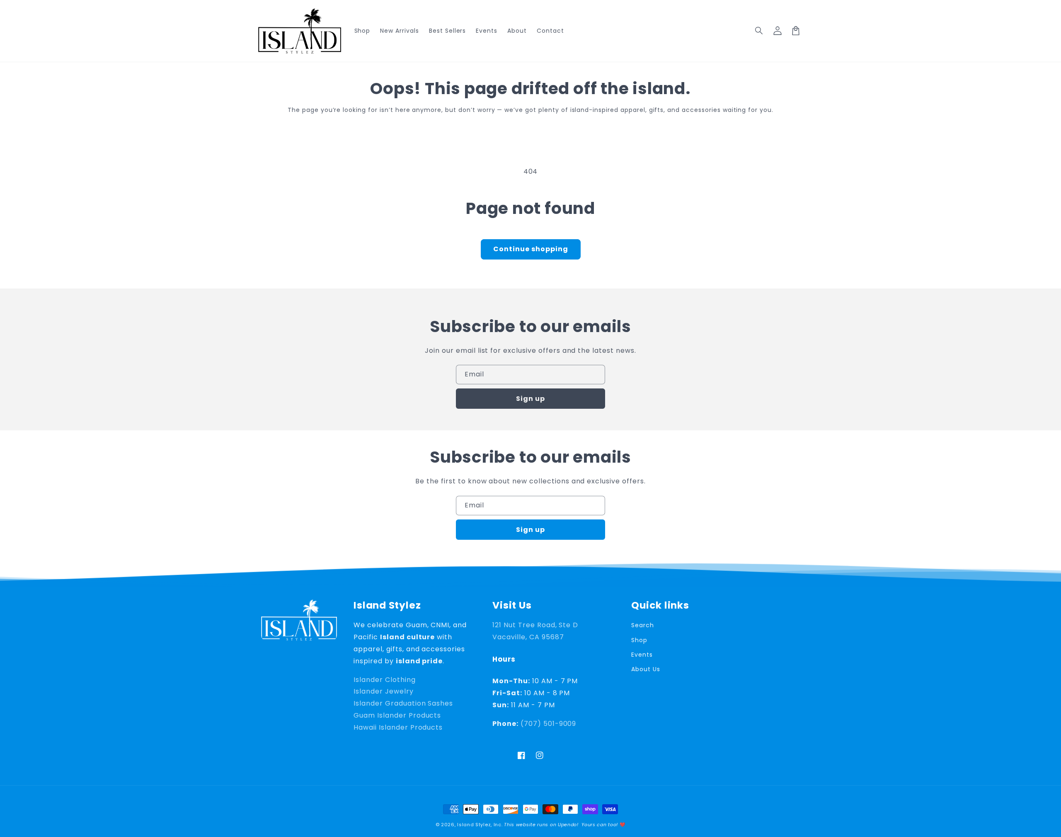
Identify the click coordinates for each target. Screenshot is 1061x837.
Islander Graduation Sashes (403, 703)
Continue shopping (530, 249)
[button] (759, 31)
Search (642, 625)
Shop (639, 640)
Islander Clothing (384, 679)
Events (642, 654)
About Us (645, 669)
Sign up (530, 398)
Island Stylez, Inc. (479, 824)
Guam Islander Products (397, 715)
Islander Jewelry (383, 691)
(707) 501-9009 (548, 723)
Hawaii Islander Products (398, 727)
